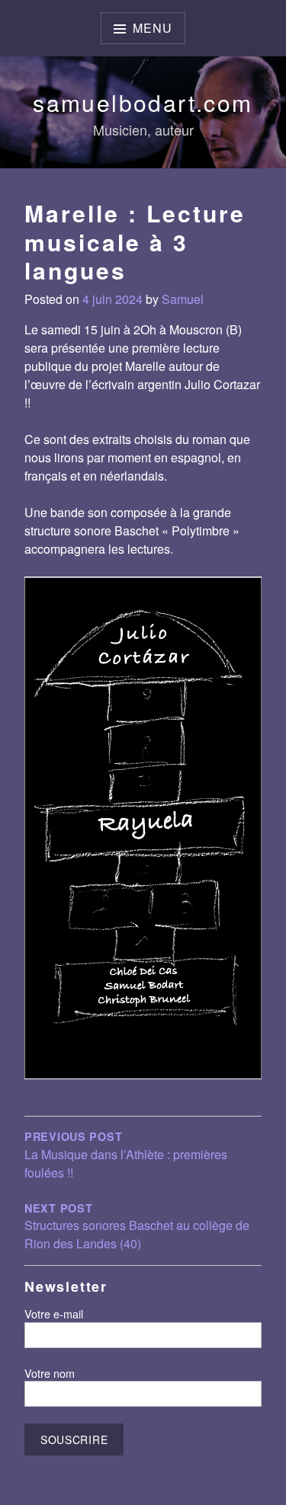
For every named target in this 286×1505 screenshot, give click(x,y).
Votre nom (49, 1373)
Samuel (183, 299)
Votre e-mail (53, 1313)
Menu (152, 28)
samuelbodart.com (142, 102)
